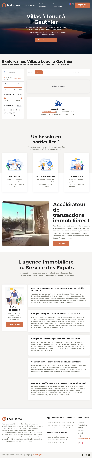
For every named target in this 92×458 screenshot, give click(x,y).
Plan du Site (82, 428)
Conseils (80, 433)
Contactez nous (14, 324)
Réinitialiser (17, 78)
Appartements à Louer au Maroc (61, 418)
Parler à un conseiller (46, 40)
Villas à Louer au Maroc (57, 433)
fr (80, 443)
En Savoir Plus (61, 243)
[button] (29, 5)
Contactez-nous (49, 112)
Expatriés (81, 422)
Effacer (19, 84)
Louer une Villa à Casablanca (57, 437)
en (84, 443)
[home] (11, 5)
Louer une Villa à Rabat (55, 442)
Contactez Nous (82, 5)
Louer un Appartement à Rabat (58, 428)
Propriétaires (82, 425)
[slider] (5, 87)
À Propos (81, 430)
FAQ (79, 436)
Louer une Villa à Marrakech (57, 440)
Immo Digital (37, 455)
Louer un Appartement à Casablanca (60, 422)
